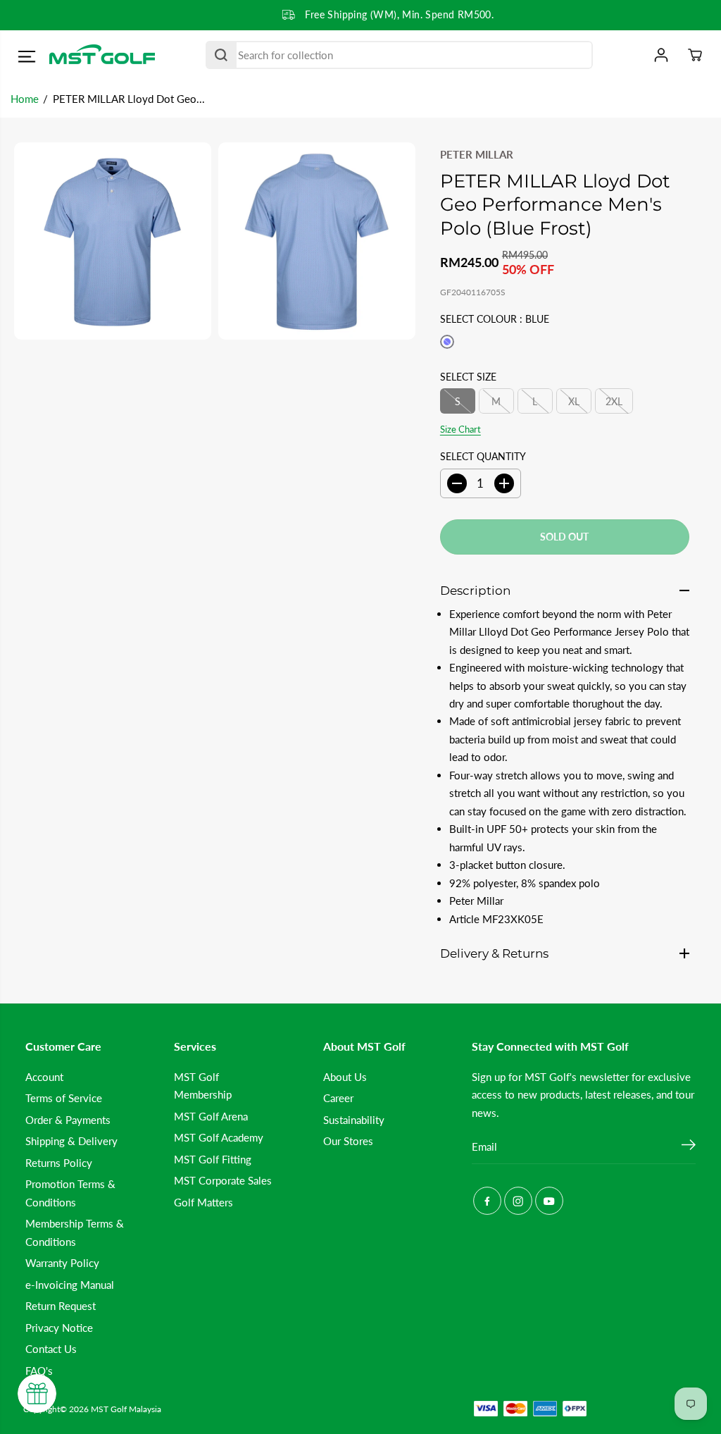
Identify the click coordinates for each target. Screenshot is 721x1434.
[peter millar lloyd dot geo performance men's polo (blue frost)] (112, 241)
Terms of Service (63, 1098)
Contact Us (51, 1348)
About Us (345, 1076)
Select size (468, 377)
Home (25, 98)
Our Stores (348, 1141)
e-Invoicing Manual (69, 1284)
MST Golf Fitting (212, 1159)
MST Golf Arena (211, 1116)
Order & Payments (68, 1119)
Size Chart (460, 429)
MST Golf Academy (218, 1137)
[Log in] (661, 54)
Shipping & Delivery (71, 1141)
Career (338, 1098)
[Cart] (694, 54)
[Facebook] (487, 1200)
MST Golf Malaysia (126, 1409)
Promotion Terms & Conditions (70, 1193)
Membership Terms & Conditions (74, 1232)
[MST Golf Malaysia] (102, 55)
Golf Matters (203, 1202)
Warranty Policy (62, 1262)
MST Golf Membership (203, 1085)
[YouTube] (549, 1200)
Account (44, 1076)
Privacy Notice (59, 1327)
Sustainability (353, 1119)
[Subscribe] (689, 1146)
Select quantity (483, 456)
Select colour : (494, 319)
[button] (26, 57)
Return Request (60, 1305)
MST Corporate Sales (223, 1180)
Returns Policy (58, 1162)
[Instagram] (518, 1200)
